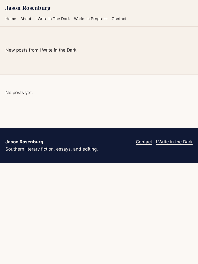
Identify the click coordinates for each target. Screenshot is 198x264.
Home (10, 18)
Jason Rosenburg (28, 7)
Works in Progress (91, 18)
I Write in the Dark (174, 141)
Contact (119, 18)
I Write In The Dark (53, 18)
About (25, 18)
